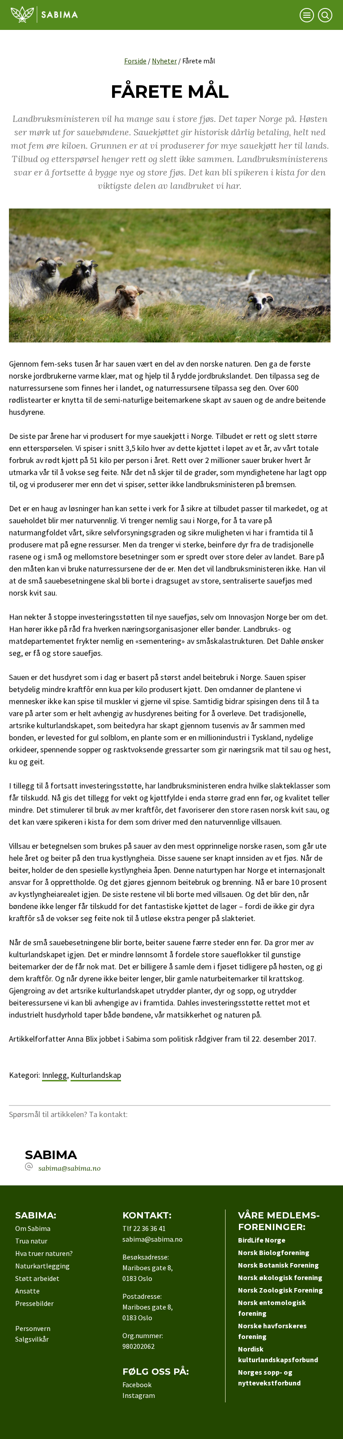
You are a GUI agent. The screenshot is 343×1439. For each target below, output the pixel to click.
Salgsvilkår (32, 1339)
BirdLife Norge (261, 1239)
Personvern (32, 1328)
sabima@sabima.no (69, 1168)
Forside (135, 60)
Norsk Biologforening (274, 1252)
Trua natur (31, 1240)
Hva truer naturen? (44, 1253)
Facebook (136, 1384)
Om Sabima (32, 1228)
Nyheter (164, 60)
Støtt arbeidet (37, 1278)
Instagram (138, 1395)
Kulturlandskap (96, 1075)
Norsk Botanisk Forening (278, 1264)
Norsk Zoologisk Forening (280, 1289)
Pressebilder (34, 1303)
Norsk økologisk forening (280, 1277)
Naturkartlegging (42, 1265)
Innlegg (54, 1075)
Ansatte (27, 1290)
